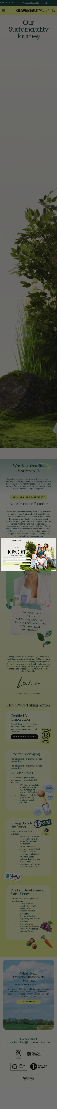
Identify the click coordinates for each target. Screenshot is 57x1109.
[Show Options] (29, 558)
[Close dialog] (54, 538)
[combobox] (16, 558)
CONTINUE (16, 564)
